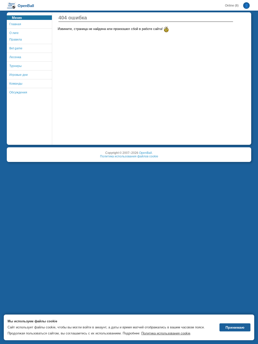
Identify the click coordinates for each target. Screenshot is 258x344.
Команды (15, 83)
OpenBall (145, 153)
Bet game (15, 48)
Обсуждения (18, 92)
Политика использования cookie (165, 333)
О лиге (14, 33)
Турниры (15, 66)
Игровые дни (18, 75)
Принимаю (234, 327)
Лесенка (15, 57)
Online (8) (232, 5)
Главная (15, 24)
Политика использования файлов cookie (129, 156)
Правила (15, 39)
